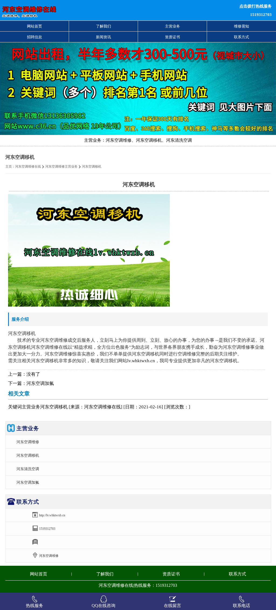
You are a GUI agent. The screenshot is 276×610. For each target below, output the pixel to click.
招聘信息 (34, 37)
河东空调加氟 (40, 383)
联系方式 (241, 37)
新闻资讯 (103, 37)
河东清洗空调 (27, 469)
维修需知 (241, 26)
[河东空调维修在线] (84, 10)
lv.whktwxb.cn (141, 360)
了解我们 (103, 26)
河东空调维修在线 (28, 166)
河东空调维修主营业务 (61, 166)
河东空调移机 (27, 455)
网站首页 (34, 26)
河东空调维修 (27, 442)
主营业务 (172, 26)
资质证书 (172, 37)
